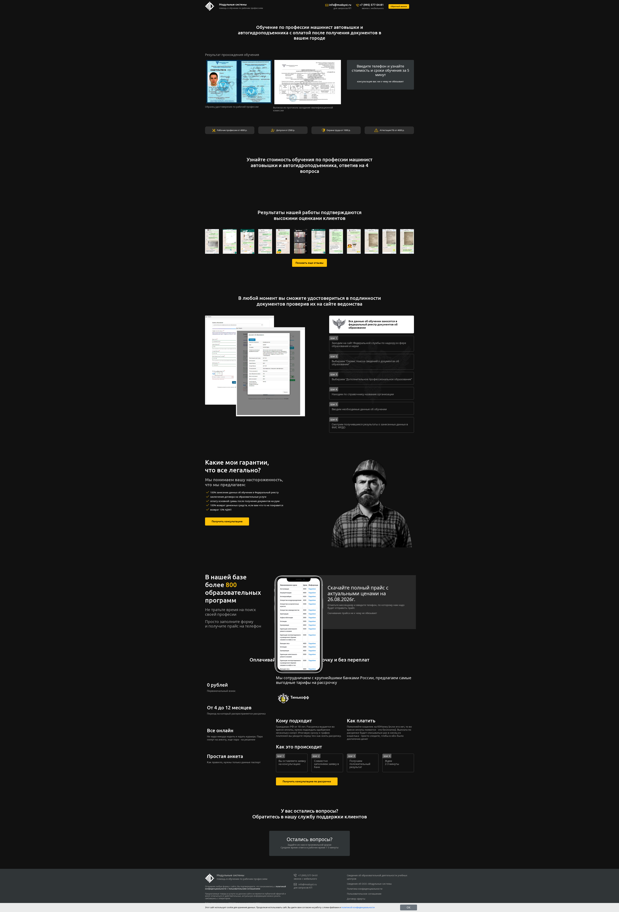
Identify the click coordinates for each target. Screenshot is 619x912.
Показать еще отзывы (309, 262)
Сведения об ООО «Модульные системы (369, 883)
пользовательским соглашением (244, 888)
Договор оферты (356, 898)
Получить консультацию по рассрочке (307, 781)
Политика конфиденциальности (364, 888)
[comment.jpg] (212, 241)
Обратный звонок (399, 6)
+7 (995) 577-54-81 (371, 4)
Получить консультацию (227, 521)
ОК (408, 907)
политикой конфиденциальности (358, 907)
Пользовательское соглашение (364, 893)
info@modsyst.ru (340, 4)
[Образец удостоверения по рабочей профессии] (239, 81)
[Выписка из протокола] (307, 81)
